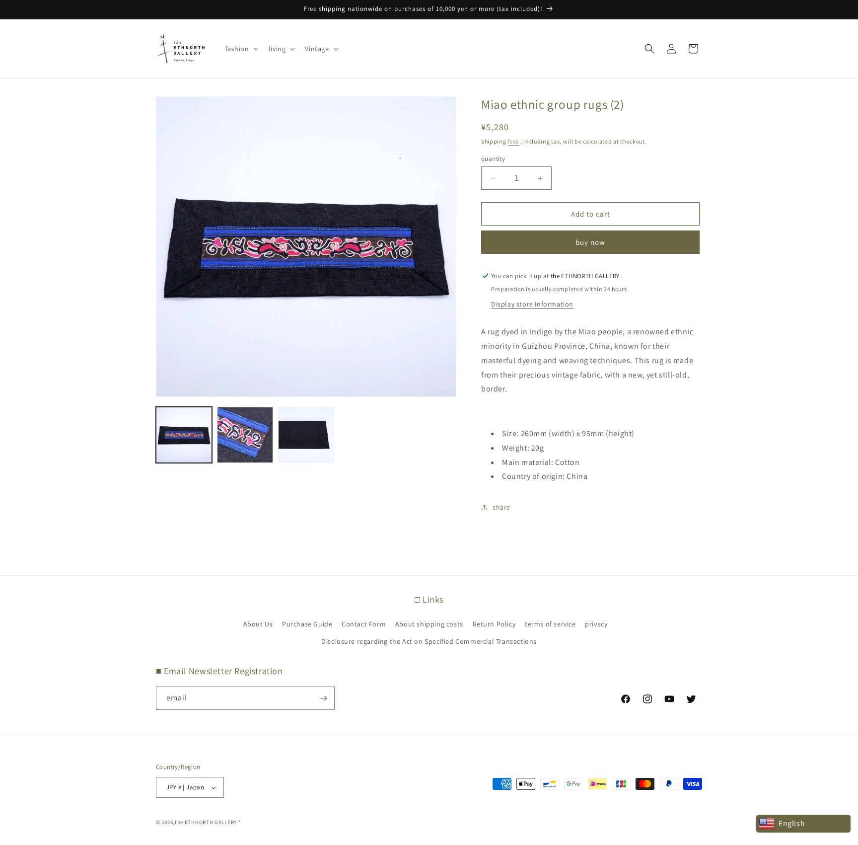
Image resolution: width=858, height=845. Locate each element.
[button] (241, 48)
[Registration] (323, 698)
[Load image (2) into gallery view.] (245, 435)
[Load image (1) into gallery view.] (184, 435)
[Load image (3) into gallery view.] (306, 435)
